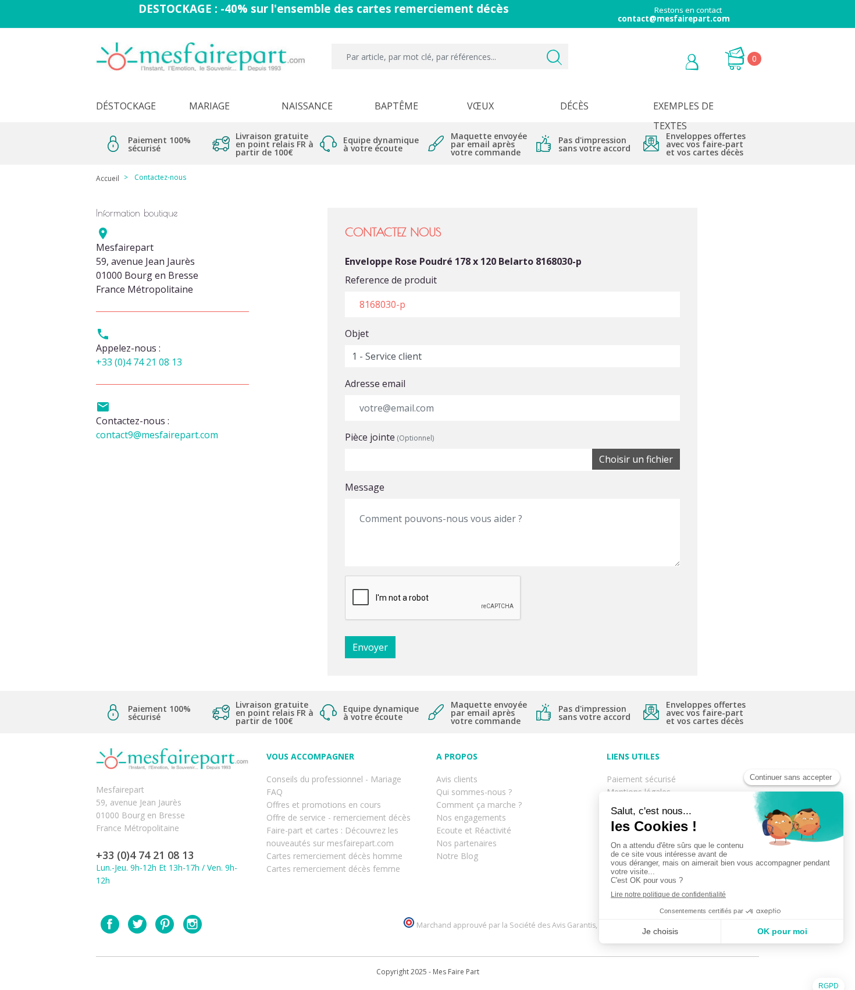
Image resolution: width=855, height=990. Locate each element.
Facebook (110, 924)
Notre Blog (457, 855)
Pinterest (164, 924)
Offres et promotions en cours (323, 804)
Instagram (192, 924)
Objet (357, 333)
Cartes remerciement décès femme (333, 868)
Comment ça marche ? (479, 804)
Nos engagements (471, 817)
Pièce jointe (389, 437)
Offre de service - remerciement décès (338, 817)
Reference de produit (391, 280)
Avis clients (457, 779)
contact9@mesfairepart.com (157, 434)
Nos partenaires (466, 843)
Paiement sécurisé (641, 779)
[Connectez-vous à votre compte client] (666, 63)
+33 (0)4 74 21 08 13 (139, 362)
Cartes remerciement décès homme (334, 855)
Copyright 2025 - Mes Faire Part (427, 972)
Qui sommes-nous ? (474, 791)
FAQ (274, 791)
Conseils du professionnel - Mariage (333, 779)
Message (364, 487)
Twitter (137, 924)
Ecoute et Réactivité (473, 830)
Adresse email (375, 383)
